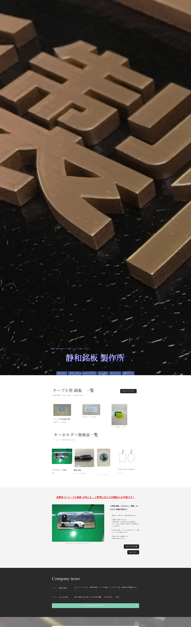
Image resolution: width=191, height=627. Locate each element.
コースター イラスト (103, 475)
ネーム (120, 472)
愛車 (53, 473)
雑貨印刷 (77, 470)
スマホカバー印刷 (59, 470)
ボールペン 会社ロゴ (80, 473)
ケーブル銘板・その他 (118, 427)
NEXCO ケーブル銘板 (89, 417)
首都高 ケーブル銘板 (59, 422)
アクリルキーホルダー (127, 469)
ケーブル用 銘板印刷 (61, 419)
